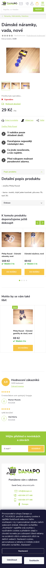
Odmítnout (12, 559)
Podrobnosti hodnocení (35, 36)
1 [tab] (19, 280)
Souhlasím (34, 560)
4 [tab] (26, 280)
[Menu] (42, 3)
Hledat (38, 9)
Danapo (25, 504)
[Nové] (23, 316)
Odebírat (36, 448)
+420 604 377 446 (25, 495)
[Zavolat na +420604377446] (27, 3)
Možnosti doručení (13, 104)
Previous (38, 223)
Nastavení (23, 551)
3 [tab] (24, 280)
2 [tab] (21, 280)
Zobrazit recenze (17, 386)
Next (42, 223)
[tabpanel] (11, 252)
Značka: (9, 126)
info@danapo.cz (25, 491)
